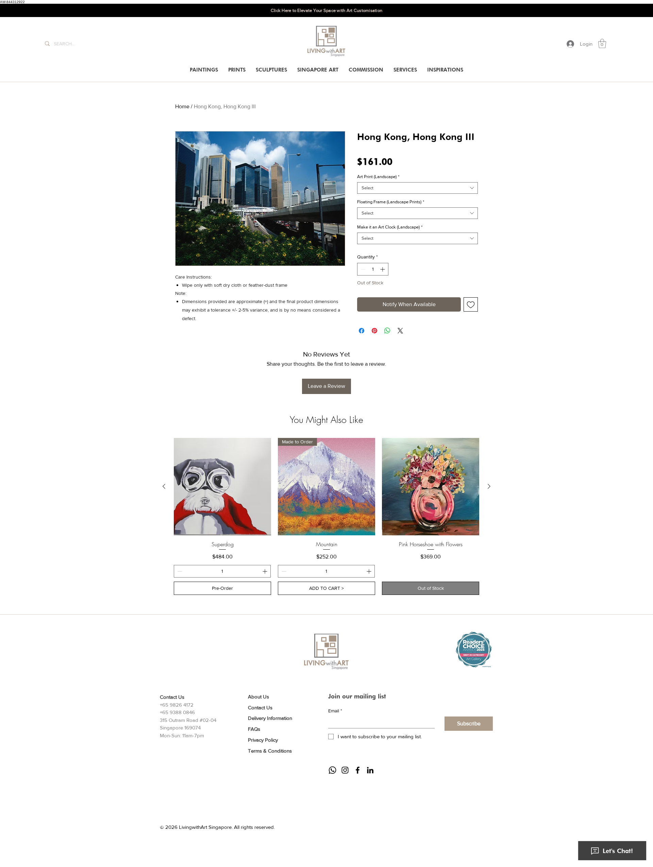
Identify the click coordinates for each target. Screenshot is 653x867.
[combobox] (417, 188)
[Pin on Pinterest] (374, 331)
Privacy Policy (263, 740)
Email (335, 710)
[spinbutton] (373, 269)
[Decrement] (362, 269)
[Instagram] (345, 770)
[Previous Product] (164, 486)
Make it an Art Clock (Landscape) (389, 227)
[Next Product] (489, 486)
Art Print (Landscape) (378, 176)
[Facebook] (357, 770)
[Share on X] (400, 331)
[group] (326, 517)
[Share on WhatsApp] (387, 331)
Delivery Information (270, 718)
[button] (602, 43)
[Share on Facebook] (361, 331)
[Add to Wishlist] (471, 304)
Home (182, 106)
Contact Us (260, 707)
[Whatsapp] (332, 770)
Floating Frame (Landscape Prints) (390, 201)
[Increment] (383, 269)
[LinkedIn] (370, 770)
